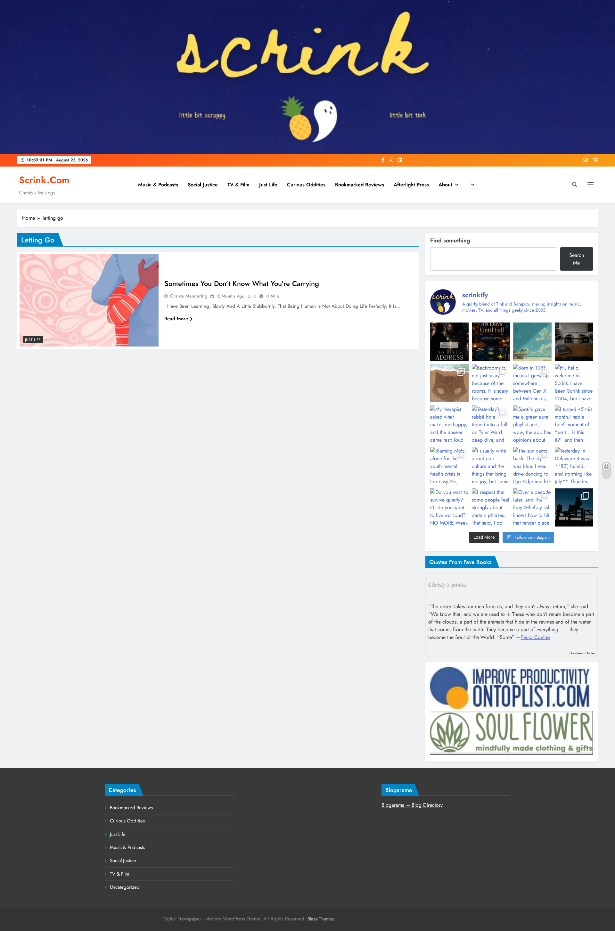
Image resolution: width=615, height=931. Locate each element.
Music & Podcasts (158, 184)
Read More (176, 318)
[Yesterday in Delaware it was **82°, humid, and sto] (574, 466)
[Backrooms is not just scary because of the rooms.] (491, 383)
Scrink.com (44, 180)
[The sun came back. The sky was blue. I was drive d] (532, 466)
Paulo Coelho (535, 637)
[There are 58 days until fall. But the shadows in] (491, 342)
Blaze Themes (321, 919)
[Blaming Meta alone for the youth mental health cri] (449, 466)
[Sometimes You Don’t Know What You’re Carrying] (89, 300)
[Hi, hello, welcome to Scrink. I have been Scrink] (574, 383)
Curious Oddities (306, 184)
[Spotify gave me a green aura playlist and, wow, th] (532, 424)
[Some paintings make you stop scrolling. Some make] (532, 342)
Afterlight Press (411, 184)
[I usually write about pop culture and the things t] (491, 466)
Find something (450, 240)
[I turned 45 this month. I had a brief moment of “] (574, 424)
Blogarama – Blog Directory (412, 805)
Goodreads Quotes (582, 653)
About (445, 184)
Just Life (268, 184)
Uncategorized (125, 887)
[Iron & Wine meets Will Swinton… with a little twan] (574, 507)
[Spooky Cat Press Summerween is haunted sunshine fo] (449, 383)
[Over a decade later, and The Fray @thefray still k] (532, 507)
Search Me (576, 258)
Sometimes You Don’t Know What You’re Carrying (241, 283)
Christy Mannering (188, 296)
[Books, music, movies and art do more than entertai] (574, 342)
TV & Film (238, 184)
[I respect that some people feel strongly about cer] (491, 507)
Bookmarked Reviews (359, 184)
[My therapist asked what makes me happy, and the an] (449, 424)
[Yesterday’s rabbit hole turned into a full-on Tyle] (491, 424)
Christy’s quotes (447, 584)
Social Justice (203, 184)
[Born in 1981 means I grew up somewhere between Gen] (532, 383)
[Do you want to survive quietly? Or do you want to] (449, 507)
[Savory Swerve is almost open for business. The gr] (449, 342)
